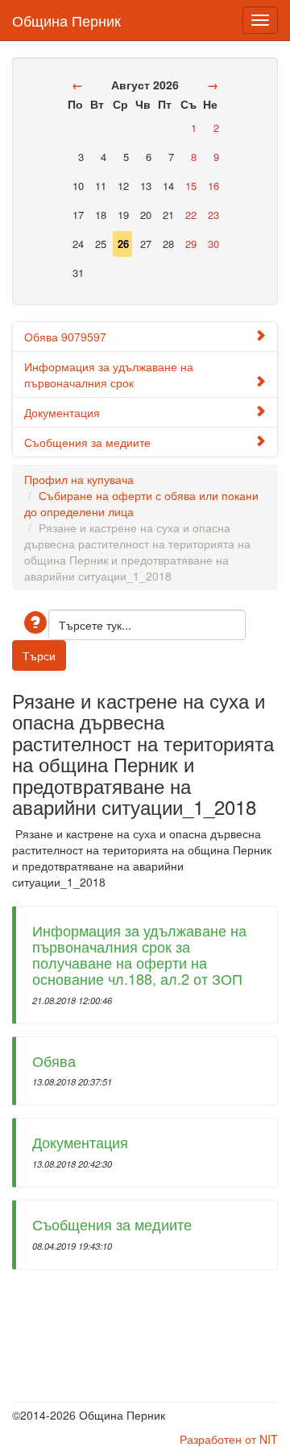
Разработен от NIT (229, 1439)
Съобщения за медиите (87, 442)
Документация (62, 412)
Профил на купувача (79, 479)
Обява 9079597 (65, 337)
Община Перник (66, 17)
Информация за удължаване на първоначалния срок (108, 374)
